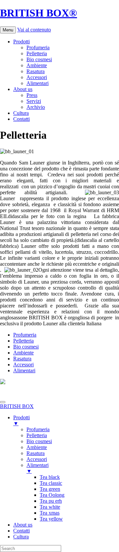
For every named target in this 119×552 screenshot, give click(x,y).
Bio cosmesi (39, 59)
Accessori (36, 77)
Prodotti (21, 41)
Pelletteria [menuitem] (36, 435)
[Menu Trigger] (2, 402)
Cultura (21, 113)
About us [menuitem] (22, 525)
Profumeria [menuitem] (38, 429)
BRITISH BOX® (38, 13)
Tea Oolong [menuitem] (52, 495)
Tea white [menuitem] (50, 507)
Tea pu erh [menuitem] (51, 501)
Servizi (33, 101)
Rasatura (35, 71)
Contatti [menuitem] (21, 530)
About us (22, 89)
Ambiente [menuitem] (36, 447)
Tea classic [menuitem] (51, 483)
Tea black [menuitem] (50, 477)
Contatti (21, 119)
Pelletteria (36, 53)
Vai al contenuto (34, 29)
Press (31, 95)
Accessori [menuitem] (36, 459)
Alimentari (37, 83)
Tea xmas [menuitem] (50, 513)
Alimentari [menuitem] (37, 468)
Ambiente (36, 65)
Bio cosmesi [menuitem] (39, 441)
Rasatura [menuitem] (35, 453)
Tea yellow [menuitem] (51, 519)
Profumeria (38, 47)
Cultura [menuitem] (21, 536)
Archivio (35, 107)
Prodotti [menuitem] (21, 420)
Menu (8, 29)
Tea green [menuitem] (50, 489)
